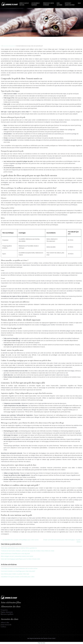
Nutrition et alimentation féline (69, 4)
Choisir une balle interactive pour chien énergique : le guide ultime (62, 541)
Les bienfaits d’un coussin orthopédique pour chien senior (20, 540)
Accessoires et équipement (36, 4)
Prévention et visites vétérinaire (48, 4)
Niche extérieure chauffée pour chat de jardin (15, 553)
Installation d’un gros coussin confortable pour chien (17, 577)
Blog (79, 3)
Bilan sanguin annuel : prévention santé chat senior (17, 556)
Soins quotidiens (59, 4)
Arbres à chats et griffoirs (24, 4)
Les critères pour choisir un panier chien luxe (15, 574)
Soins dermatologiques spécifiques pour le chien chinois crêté (20, 559)
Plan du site (41, 643)
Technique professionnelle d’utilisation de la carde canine (19, 568)
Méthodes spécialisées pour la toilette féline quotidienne (19, 548)
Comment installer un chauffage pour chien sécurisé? (18, 571)
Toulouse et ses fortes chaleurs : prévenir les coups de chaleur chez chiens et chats (27, 551)
